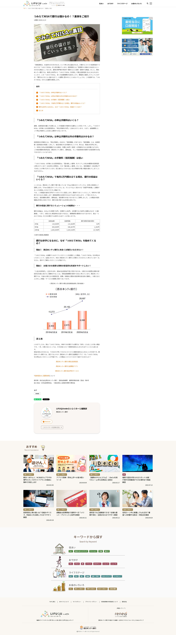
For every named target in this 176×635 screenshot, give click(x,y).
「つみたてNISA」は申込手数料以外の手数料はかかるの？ (58, 96)
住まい (101, 3)
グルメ (77, 564)
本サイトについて (64, 602)
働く (82, 576)
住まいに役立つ (127, 509)
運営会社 (124, 602)
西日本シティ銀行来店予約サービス (67, 371)
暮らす (107, 551)
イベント (88, 564)
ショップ (105, 564)
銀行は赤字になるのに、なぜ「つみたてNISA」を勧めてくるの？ (60, 107)
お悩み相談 (113, 589)
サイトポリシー (77, 602)
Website (47, 422)
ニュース (113, 564)
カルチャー (97, 564)
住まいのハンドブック (81, 551)
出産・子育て (95, 576)
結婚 (87, 576)
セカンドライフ (106, 576)
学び (76, 576)
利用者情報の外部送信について (109, 602)
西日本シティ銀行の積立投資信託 (67, 361)
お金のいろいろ (136, 3)
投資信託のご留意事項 (42, 376)
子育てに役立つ (94, 509)
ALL (71, 551)
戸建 (100, 551)
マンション (93, 551)
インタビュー (117, 576)
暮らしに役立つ (28, 474)
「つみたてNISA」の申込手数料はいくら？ (53, 92)
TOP (24, 8)
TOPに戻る (52, 602)
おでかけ (110, 3)
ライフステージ (122, 3)
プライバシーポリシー (91, 602)
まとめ (41, 110)
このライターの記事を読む (51, 427)
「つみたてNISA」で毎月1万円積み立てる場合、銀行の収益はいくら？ (62, 103)
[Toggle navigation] (151, 3)
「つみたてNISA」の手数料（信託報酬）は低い (54, 100)
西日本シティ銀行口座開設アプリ (67, 366)
